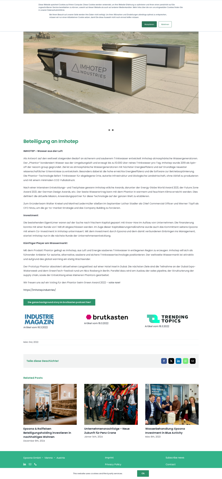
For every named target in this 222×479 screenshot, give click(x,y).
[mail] (30, 464)
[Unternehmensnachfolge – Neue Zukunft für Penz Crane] (111, 404)
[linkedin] (24, 464)
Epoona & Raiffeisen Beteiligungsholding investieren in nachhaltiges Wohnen (47, 433)
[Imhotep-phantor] (111, 64)
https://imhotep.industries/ (39, 290)
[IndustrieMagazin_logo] (39, 314)
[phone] (35, 464)
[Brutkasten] (106, 314)
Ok (143, 473)
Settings (127, 473)
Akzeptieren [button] (149, 24)
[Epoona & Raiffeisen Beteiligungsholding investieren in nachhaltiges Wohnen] (50, 404)
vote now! (114, 282)
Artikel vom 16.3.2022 (35, 327)
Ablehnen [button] (165, 24)
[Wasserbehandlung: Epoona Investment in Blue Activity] (172, 404)
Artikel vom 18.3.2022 (96, 323)
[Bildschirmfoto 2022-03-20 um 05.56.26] (167, 314)
